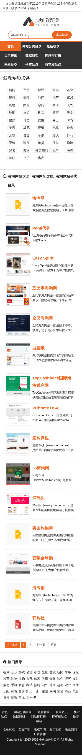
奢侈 (41, 135)
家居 (70, 97)
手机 (14, 685)
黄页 (14, 691)
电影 (75, 691)
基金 (70, 90)
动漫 (29, 672)
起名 (12, 150)
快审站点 (32, 64)
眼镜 (12, 143)
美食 (70, 112)
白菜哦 (38, 348)
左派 (45, 691)
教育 (21, 685)
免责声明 (24, 729)
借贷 (26, 135)
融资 (14, 698)
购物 (12, 105)
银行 (12, 97)
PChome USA (45, 408)
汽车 (55, 97)
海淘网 (38, 198)
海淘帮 (38, 588)
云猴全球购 (42, 558)
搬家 (26, 150)
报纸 (41, 128)
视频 (6, 672)
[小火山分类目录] (41, 22)
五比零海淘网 (44, 288)
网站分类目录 (31, 46)
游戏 (21, 672)
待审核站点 (53, 64)
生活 (55, 105)
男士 (55, 120)
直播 (75, 685)
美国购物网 (42, 528)
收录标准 (9, 729)
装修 (60, 691)
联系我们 (71, 729)
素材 (6, 685)
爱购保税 (40, 438)
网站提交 (10, 64)
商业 (68, 691)
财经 (41, 90)
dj (37, 691)
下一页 (40, 645)
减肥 (26, 128)
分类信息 (41, 150)
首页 (11, 46)
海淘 (70, 150)
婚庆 (55, 135)
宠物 (12, 135)
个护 (26, 158)
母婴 (26, 120)
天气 (70, 105)
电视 (55, 128)
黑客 (21, 691)
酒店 (55, 112)
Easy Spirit (43, 258)
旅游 (26, 112)
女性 (41, 120)
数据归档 (32, 55)
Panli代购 (41, 228)
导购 (41, 105)
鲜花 (70, 135)
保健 (55, 143)
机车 (55, 150)
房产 (41, 158)
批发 (6, 698)
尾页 (53, 645)
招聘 (37, 685)
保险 (26, 97)
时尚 (70, 120)
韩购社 (38, 618)
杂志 (70, 128)
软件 (60, 678)
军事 (26, 90)
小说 (37, 672)
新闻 (12, 90)
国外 (45, 685)
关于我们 (55, 729)
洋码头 (38, 498)
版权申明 (40, 729)
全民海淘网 (42, 318)
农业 (68, 685)
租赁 (41, 143)
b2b (6, 691)
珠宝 (26, 143)
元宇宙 (37, 698)
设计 (75, 678)
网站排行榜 (53, 55)
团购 (26, 105)
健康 (12, 120)
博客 (68, 678)
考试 (29, 685)
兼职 (12, 158)
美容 (12, 128)
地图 (12, 112)
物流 (70, 143)
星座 (45, 672)
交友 (52, 672)
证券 (55, 90)
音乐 (14, 672)
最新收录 (53, 46)
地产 (41, 97)
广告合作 (40, 734)
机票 (41, 112)
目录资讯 (10, 55)
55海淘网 (40, 468)
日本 (21, 698)
